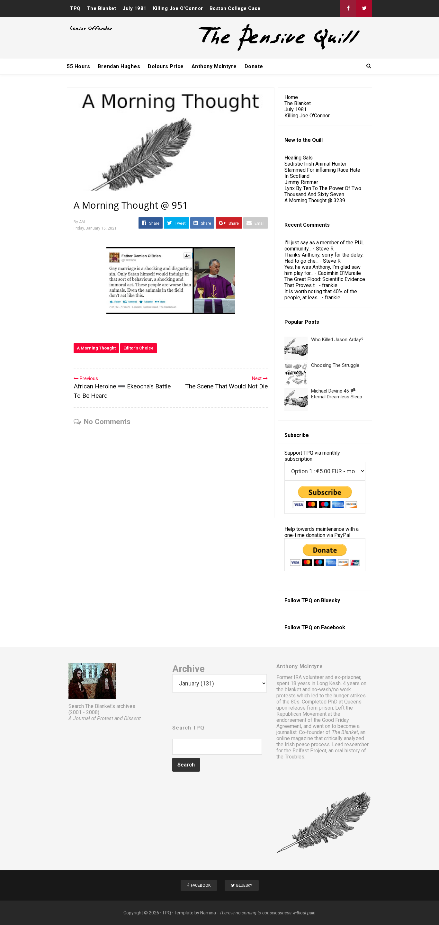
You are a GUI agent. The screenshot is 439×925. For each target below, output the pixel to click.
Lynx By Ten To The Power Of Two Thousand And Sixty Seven (322, 191)
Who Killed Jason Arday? (337, 339)
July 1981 (134, 8)
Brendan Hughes (119, 66)
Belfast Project (309, 751)
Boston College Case (235, 8)
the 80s (291, 702)
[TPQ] (255, 50)
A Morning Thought (96, 348)
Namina (208, 912)
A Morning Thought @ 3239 (314, 200)
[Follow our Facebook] (348, 8)
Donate (254, 66)
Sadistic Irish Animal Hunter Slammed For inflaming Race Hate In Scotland (322, 170)
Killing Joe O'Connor (178, 8)
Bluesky (330, 600)
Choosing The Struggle (335, 365)
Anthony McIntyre (214, 66)
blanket (293, 689)
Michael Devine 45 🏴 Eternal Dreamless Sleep (336, 394)
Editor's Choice (138, 348)
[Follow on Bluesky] (364, 8)
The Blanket (101, 8)
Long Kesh (329, 683)
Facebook (333, 627)
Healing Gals (298, 158)
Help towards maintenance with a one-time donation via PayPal (321, 532)
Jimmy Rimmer (301, 182)
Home (291, 97)
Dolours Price (166, 66)
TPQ (75, 8)
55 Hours (78, 66)
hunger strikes (350, 696)
